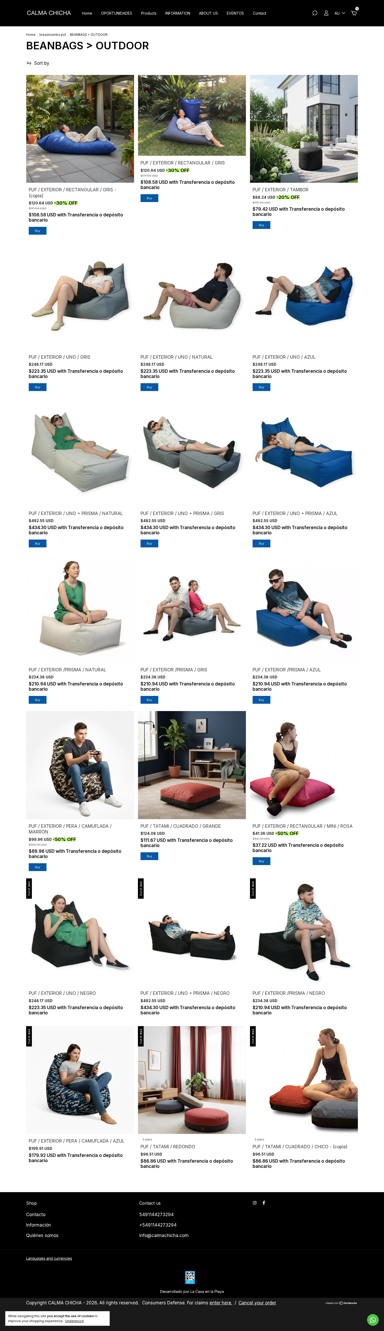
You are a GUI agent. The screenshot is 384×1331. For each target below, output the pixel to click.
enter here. (221, 1302)
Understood (74, 1321)
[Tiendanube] (341, 1303)
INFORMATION (177, 13)
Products (148, 13)
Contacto (35, 1214)
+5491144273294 (158, 1225)
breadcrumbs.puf (52, 35)
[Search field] (315, 14)
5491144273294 (156, 1214)
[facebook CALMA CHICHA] (264, 1203)
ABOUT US (208, 13)
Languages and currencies (49, 1258)
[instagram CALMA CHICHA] (255, 1203)
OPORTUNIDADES (116, 13)
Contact (259, 13)
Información (38, 1225)
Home (87, 13)
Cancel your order (257, 1302)
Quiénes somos (42, 1235)
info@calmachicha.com (164, 1235)
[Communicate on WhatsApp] (373, 1320)
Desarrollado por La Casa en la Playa (192, 1291)
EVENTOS (235, 13)
